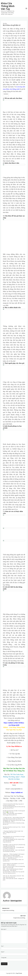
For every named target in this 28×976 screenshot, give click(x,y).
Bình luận (4, 929)
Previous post (5, 908)
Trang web (3, 957)
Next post (23, 915)
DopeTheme (19, 973)
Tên (2, 946)
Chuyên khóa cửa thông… (8, 910)
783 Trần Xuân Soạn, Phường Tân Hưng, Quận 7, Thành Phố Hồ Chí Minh (14, 777)
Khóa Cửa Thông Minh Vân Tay (7, 6)
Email (2, 952)
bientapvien (16, 900)
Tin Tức (5, 23)
